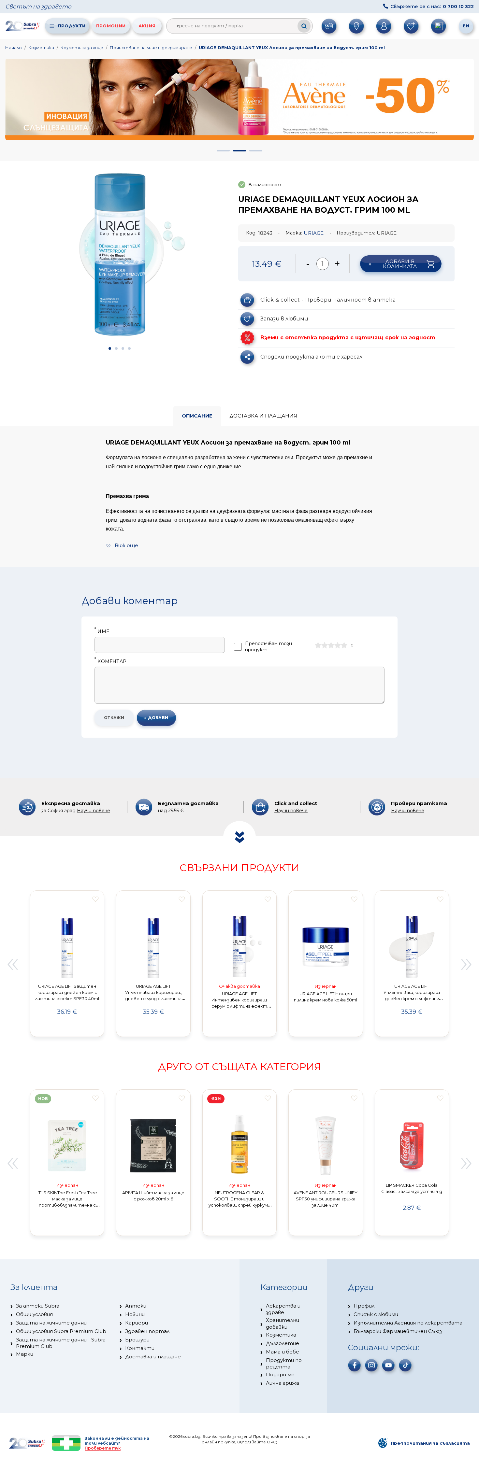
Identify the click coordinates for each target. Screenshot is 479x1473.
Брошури (137, 1340)
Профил (364, 1306)
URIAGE (314, 233)
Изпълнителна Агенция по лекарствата (408, 1323)
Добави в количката (400, 263)
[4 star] (337, 645)
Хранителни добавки (282, 1323)
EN (466, 25)
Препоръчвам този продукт (268, 647)
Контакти (139, 1348)
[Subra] (22, 26)
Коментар (110, 661)
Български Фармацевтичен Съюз (398, 1331)
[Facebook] (354, 1365)
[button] (223, 150)
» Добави (156, 717)
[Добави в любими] (95, 899)
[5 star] (344, 645)
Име (101, 631)
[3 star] (331, 645)
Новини (135, 1314)
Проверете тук (103, 1448)
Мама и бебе (282, 1352)
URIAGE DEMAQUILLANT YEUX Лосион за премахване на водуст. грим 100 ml (292, 47)
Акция (147, 25)
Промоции (110, 25)
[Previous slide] (12, 964)
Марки (24, 1354)
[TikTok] (405, 1365)
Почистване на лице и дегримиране (151, 47)
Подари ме (280, 1374)
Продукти (71, 25)
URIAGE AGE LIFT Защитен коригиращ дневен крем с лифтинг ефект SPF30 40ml (67, 992)
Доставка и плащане (153, 1356)
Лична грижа (282, 1383)
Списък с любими (376, 1314)
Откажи (114, 717)
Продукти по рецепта (284, 1363)
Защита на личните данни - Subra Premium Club (61, 1343)
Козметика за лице (82, 47)
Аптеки (135, 1306)
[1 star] (318, 645)
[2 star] (324, 645)
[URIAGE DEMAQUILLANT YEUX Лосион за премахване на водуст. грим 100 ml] (119, 256)
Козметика (41, 47)
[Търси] (304, 26)
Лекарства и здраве (283, 1309)
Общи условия (34, 1314)
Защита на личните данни (51, 1323)
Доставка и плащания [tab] (263, 416)
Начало (13, 47)
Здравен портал (147, 1331)
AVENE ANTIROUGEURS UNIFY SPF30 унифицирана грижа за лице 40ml (325, 1199)
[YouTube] (388, 1365)
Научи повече (93, 811)
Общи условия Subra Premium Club (61, 1331)
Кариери (136, 1323)
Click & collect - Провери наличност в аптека (328, 300)
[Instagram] (371, 1365)
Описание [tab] (197, 416)
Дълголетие (282, 1343)
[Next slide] (466, 964)
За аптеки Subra (37, 1306)
